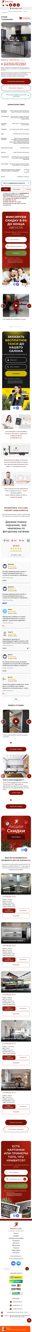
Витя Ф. (10, 677)
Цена (6, 189)
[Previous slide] (3, 306)
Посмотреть (16, 837)
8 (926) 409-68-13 (9, 202)
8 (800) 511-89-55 (20, 198)
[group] (16, 305)
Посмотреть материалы (16, 1129)
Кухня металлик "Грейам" (13, 989)
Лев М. (10, 609)
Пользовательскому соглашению (15, 262)
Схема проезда (16, 1319)
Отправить (16, 253)
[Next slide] (29, 306)
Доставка (16, 189)
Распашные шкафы (16, 1238)
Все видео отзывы (16, 749)
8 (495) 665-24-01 (9, 200)
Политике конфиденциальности (15, 260)
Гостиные (16, 1240)
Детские (16, 1243)
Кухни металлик (17, 11)
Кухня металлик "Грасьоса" (14, 1038)
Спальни (16, 1248)
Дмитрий (11, 587)
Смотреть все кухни (16, 1122)
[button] (12, 326)
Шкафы (16, 1236)
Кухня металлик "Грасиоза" (14, 1087)
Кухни (9, 11)
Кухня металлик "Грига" (12, 891)
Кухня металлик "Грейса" (13, 940)
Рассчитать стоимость (16, 88)
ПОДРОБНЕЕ (16, 915)
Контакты (16, 1253)
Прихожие (16, 1245)
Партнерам (16, 1250)
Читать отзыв (16, 792)
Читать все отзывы (16, 806)
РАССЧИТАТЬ (23, 910)
